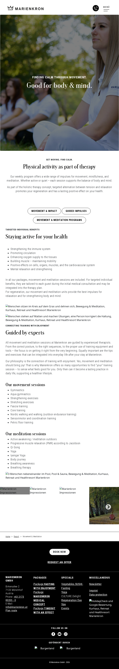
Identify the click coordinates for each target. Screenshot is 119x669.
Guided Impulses (76, 211)
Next (106, 505)
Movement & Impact (44, 211)
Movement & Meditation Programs (59, 220)
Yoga (64, 592)
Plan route (11, 610)
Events (65, 608)
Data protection (98, 594)
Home (8, 536)
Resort (16, 536)
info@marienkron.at (16, 607)
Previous (12, 505)
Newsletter (95, 584)
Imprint (93, 590)
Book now (59, 551)
